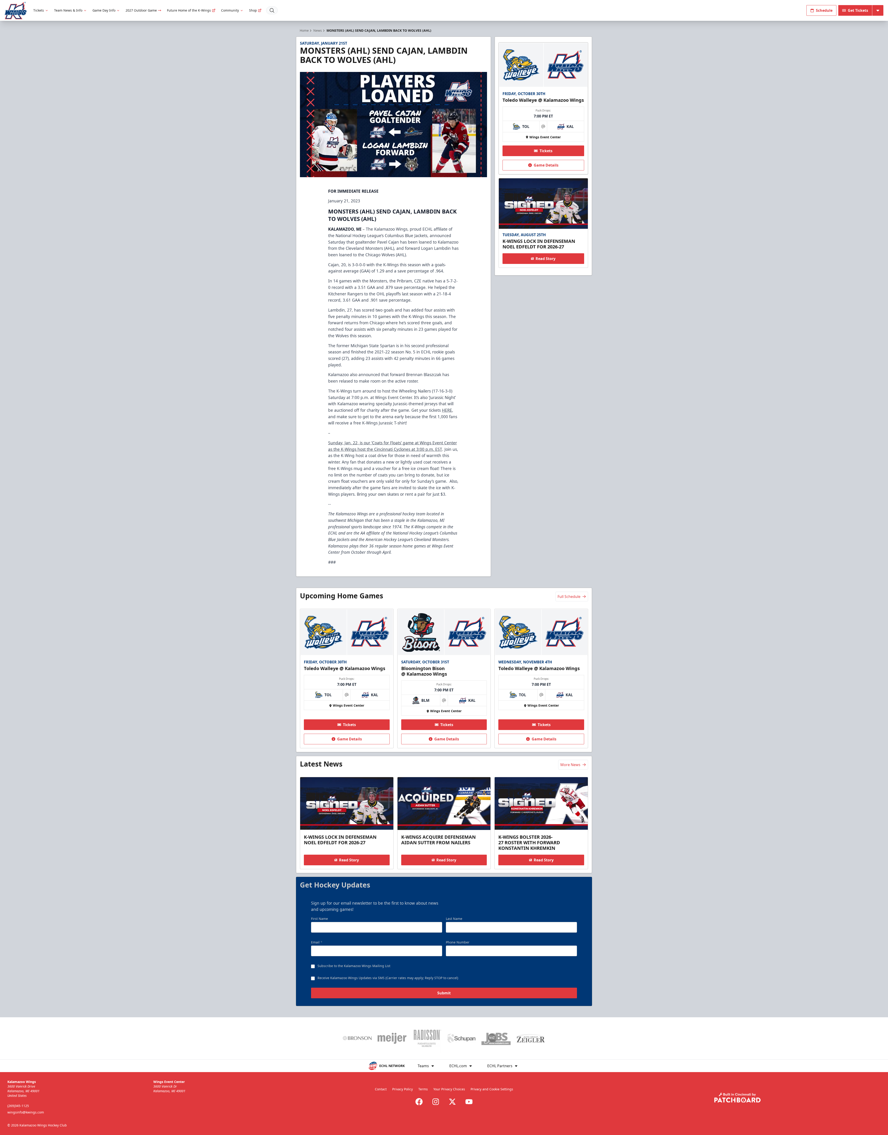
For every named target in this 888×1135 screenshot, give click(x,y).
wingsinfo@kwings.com (25, 1112)
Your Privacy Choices (449, 1089)
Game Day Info (103, 10)
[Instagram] (435, 1101)
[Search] (272, 10)
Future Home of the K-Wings (189, 10)
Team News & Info (68, 10)
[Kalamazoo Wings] (16, 10)
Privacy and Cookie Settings (492, 1089)
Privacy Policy (402, 1089)
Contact (381, 1089)
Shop (253, 10)
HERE (447, 410)
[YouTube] (468, 1101)
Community (230, 10)
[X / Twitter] (452, 1101)
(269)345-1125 (18, 1106)
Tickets (38, 10)
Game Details (546, 165)
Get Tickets (858, 10)
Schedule (824, 10)
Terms (423, 1089)
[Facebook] (419, 1101)
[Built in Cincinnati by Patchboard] (737, 1098)
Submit (444, 993)
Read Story (545, 258)
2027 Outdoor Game (141, 10)
